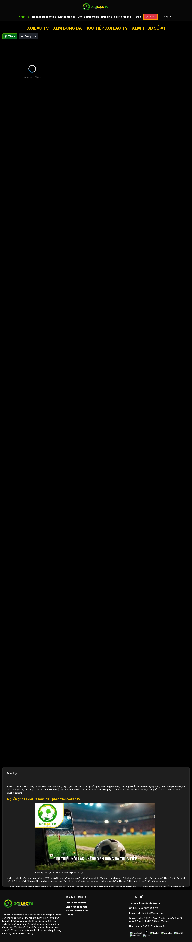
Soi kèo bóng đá (122, 16)
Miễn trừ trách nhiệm (77, 910)
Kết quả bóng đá (66, 16)
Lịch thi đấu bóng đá (88, 16)
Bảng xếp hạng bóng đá (44, 16)
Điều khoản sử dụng (76, 902)
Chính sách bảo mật (76, 906)
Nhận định (106, 16)
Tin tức (137, 16)
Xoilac (10, 786)
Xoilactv (6, 914)
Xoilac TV (24, 16)
